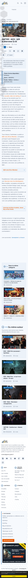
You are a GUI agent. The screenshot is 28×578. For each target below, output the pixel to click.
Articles (3, 491)
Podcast (3, 504)
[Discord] (6, 458)
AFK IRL (3, 499)
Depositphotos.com (7, 528)
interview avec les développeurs (13, 181)
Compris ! (14, 576)
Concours (3, 507)
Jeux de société (5, 478)
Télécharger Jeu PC (7, 531)
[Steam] (2, 458)
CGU (16, 496)
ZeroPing (4, 523)
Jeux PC (3, 470)
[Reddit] (3, 55)
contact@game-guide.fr (7, 454)
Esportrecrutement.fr (7, 536)
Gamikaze (4, 520)
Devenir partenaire (8, 540)
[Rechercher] (18, 3)
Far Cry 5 (17, 480)
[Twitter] (10, 51)
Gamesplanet (15, 237)
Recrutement (18, 494)
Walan (10, 47)
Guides (3, 494)
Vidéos (3, 502)
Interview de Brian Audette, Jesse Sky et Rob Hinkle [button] (13, 208)
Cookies (17, 499)
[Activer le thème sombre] (21, 3)
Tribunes (3, 496)
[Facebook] (14, 51)
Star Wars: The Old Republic (19, 471)
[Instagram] (2, 462)
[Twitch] (19, 458)
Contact (17, 488)
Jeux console (4, 473)
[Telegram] (22, 51)
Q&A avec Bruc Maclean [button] (10, 170)
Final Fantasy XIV (19, 477)
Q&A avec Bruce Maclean (9, 136)
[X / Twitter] (10, 458)
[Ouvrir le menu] (25, 3)
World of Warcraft (19, 474)
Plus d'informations (11, 573)
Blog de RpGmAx (6, 525)
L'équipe (17, 491)
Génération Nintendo (7, 533)
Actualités (9, 19)
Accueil (3, 19)
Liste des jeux (4, 481)
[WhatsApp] (18, 51)
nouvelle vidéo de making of (12, 96)
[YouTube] (14, 458)
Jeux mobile (4, 476)
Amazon (22, 237)
